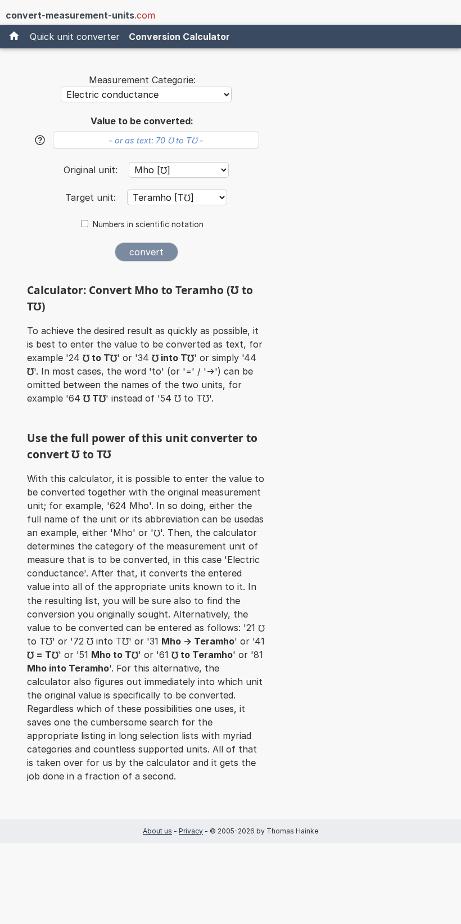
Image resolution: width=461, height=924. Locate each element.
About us (157, 831)
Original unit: (92, 169)
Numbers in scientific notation (148, 224)
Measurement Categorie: (142, 79)
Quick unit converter (75, 36)
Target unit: (92, 197)
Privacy (191, 831)
